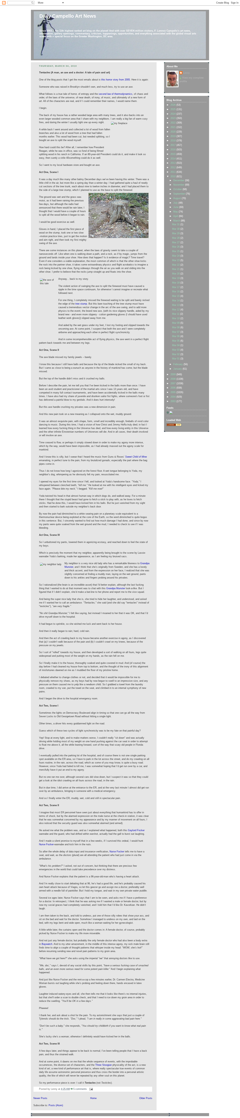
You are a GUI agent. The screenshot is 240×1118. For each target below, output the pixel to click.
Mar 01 (176, 358)
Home (93, 1098)
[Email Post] (91, 1089)
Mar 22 (176, 265)
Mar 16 (176, 291)
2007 (173, 383)
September (179, 194)
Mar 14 (176, 300)
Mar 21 (176, 269)
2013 (173, 163)
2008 (173, 379)
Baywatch (47, 944)
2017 (173, 145)
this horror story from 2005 (115, 79)
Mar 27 (176, 242)
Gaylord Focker (136, 830)
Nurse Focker (46, 844)
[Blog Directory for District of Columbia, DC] (174, 425)
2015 (173, 154)
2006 (173, 388)
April (176, 216)
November (179, 184)
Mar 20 (176, 273)
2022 (173, 122)
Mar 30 (176, 229)
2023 (173, 118)
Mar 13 (176, 305)
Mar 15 (176, 296)
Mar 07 (176, 332)
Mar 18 (176, 282)
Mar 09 (176, 323)
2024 (173, 114)
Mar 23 (176, 260)
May (176, 211)
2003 (173, 401)
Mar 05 (176, 341)
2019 (173, 136)
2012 (173, 167)
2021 (173, 127)
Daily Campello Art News (67, 16)
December (179, 180)
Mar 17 (176, 287)
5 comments (80, 1089)
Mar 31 (176, 224)
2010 (173, 176)
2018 (173, 140)
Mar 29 (176, 233)
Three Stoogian (103, 1065)
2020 (173, 131)
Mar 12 (176, 309)
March (177, 220)
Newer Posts (40, 1098)
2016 (173, 149)
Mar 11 (176, 314)
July (175, 203)
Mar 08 (176, 327)
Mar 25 (176, 251)
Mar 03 (176, 350)
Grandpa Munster (115, 588)
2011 (173, 172)
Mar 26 (176, 247)
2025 (173, 109)
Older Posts (145, 1098)
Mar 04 (176, 345)
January (178, 369)
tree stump (81, 303)
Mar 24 (176, 256)
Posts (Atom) (56, 1105)
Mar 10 (176, 318)
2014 (173, 158)
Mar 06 (176, 336)
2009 (173, 374)
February (178, 364)
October (178, 189)
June (176, 207)
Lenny (186, 73)
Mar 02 (176, 354)
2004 (173, 397)
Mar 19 (176, 278)
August (177, 198)
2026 (173, 105)
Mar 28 (176, 238)
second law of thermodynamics (115, 94)
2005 (173, 392)
